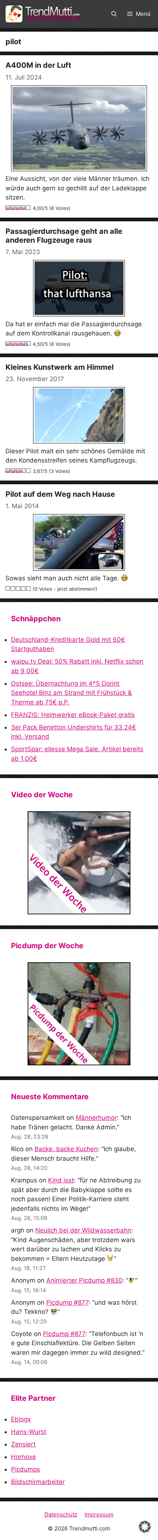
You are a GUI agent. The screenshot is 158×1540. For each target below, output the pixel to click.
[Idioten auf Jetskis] (79, 862)
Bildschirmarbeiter (38, 1481)
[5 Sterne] (28, 207)
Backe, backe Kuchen (66, 1149)
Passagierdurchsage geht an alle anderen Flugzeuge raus (64, 236)
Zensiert (23, 1444)
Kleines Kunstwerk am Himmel (60, 367)
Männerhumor (96, 1117)
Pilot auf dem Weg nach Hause (60, 494)
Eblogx (21, 1419)
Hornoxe (23, 1456)
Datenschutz (60, 1514)
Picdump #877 (67, 1302)
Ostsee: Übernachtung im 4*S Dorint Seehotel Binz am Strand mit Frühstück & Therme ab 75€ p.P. (71, 693)
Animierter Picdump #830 (84, 1280)
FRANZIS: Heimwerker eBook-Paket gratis (73, 714)
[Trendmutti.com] (44, 14)
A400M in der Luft (38, 65)
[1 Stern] (8, 207)
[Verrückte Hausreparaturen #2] (79, 1013)
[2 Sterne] (13, 207)
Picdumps (25, 1469)
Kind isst (61, 1180)
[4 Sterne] (23, 207)
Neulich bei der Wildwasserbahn (83, 1230)
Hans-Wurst (28, 1431)
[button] (114, 14)
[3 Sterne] (18, 207)
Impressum (99, 1514)
